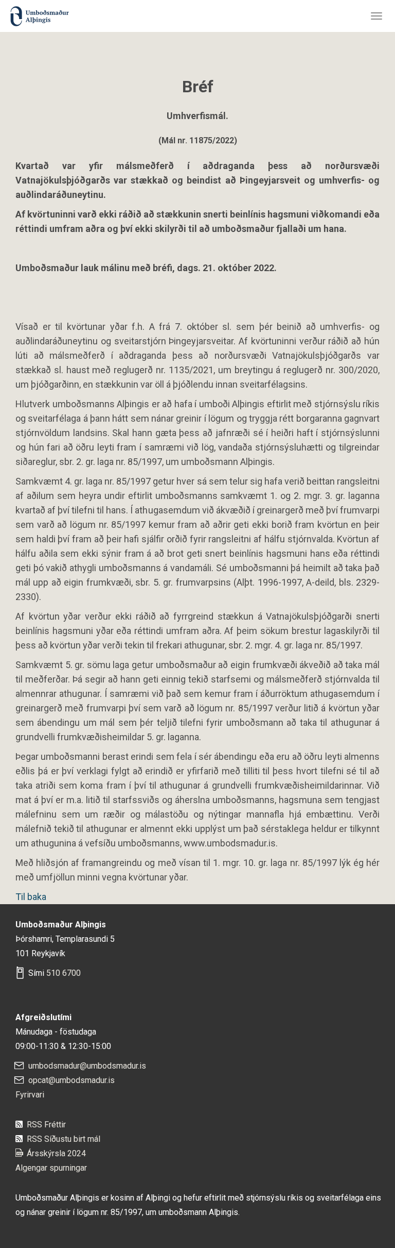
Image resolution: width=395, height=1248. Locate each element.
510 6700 (63, 973)
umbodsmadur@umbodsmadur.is (87, 1066)
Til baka (30, 896)
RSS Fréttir (46, 1124)
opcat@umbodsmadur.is (71, 1080)
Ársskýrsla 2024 (56, 1153)
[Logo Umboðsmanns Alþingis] (39, 14)
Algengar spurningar (51, 1168)
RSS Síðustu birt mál (63, 1139)
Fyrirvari (29, 1095)
